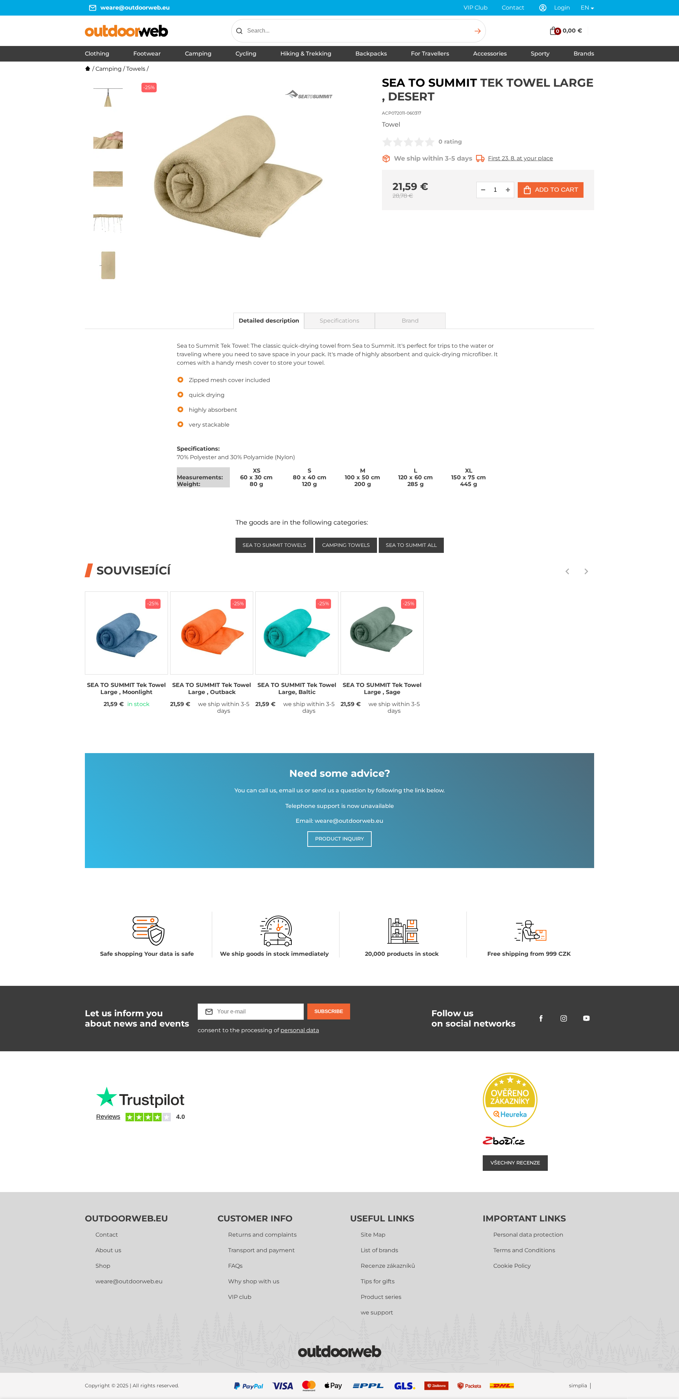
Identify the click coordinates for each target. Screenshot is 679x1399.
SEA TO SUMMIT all (411, 545)
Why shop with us (253, 1281)
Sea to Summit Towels (274, 545)
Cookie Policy (512, 1265)
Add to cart (556, 189)
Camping (198, 53)
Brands (584, 53)
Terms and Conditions (524, 1250)
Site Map (373, 1234)
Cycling (246, 53)
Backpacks (371, 53)
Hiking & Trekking (305, 53)
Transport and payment (261, 1250)
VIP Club (476, 7)
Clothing (97, 53)
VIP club (239, 1297)
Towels (135, 68)
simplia (578, 1386)
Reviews (108, 1116)
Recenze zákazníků (388, 1265)
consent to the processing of (258, 1030)
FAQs (235, 1265)
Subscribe (328, 1011)
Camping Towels (346, 545)
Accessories (490, 53)
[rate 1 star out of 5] (387, 142)
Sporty (540, 53)
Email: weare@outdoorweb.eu (339, 820)
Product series (381, 1297)
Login (562, 7)
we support (377, 1312)
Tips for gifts (378, 1281)
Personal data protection (528, 1234)
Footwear (147, 53)
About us (108, 1250)
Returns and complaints (262, 1234)
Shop (102, 1265)
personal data (299, 1030)
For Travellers (430, 53)
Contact (513, 7)
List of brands (379, 1250)
